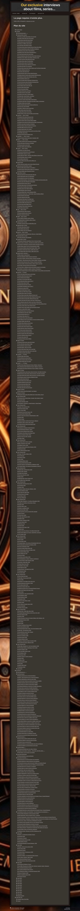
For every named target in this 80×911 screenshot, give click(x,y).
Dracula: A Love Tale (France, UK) (25, 412)
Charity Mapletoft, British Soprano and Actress (28, 256)
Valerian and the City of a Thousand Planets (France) (29, 588)
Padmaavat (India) (22, 570)
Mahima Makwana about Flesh (25, 382)
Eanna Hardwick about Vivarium (25, 213)
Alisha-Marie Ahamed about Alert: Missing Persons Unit (29, 296)
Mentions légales (20, 895)
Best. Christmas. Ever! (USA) (24, 443)
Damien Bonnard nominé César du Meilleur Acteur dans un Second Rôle (33, 825)
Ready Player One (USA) (24, 563)
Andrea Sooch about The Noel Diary (26, 62)
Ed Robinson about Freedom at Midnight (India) (28, 377)
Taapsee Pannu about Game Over (25, 206)
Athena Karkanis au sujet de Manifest (26, 756)
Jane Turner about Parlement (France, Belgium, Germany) (30, 364)
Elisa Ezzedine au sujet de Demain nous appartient (29, 783)
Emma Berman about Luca (24, 78)
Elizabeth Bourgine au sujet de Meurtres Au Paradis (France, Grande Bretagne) (34, 810)
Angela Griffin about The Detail (25, 361)
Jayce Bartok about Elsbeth (24, 277)
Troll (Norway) (21, 455)
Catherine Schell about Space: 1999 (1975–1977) (28, 249)
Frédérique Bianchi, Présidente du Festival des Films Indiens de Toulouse (33, 827)
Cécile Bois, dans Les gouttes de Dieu (26, 770)
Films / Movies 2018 (21, 536)
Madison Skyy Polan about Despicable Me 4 (27, 52)
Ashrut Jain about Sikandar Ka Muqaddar (27, 181)
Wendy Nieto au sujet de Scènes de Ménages (28, 768)
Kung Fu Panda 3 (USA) (23, 635)
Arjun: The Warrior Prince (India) (25, 625)
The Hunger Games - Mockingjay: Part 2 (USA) (28, 647)
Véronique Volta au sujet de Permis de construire (28, 701)
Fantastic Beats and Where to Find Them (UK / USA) (29, 612)
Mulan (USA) (21, 487)
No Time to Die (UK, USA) (24, 474)
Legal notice (19, 668)
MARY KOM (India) (22, 665)
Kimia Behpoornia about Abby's (25, 357)
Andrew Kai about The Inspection (25, 66)
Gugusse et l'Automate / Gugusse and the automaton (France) (31, 244)
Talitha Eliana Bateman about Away (26, 323)
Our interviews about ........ (22, 33)
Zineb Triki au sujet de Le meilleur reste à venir (28, 717)
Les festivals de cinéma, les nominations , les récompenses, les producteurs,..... (33, 811)
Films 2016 (19, 890)
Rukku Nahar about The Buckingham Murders (28, 185)
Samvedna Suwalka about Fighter (25, 186)
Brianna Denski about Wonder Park (26, 134)
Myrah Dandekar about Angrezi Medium (26, 200)
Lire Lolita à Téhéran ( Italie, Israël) (26, 857)
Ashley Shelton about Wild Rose (25, 146)
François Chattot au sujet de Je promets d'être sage (29, 728)
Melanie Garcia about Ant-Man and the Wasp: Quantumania (30, 122)
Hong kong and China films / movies (24, 165)
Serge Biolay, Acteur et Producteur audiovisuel (28, 829)
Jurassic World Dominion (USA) (25, 462)
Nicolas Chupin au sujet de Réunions (26, 799)
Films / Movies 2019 (21, 499)
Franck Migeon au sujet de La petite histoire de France (29, 778)
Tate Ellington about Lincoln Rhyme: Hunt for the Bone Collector (31, 319)
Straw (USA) (21, 417)
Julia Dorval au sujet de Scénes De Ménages (27, 808)
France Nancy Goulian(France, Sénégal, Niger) (28, 787)
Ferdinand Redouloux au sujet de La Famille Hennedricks (30, 686)
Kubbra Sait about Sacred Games (25, 387)
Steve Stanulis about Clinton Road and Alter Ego (28, 104)
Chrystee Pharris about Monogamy (26, 317)
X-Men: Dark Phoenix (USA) (24, 516)
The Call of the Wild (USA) (24, 492)
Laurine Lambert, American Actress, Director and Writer (30, 258)
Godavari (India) (22, 457)
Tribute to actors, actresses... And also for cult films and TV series (30, 242)
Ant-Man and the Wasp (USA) (24, 557)
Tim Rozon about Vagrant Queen (25, 330)
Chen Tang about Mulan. (23, 89)
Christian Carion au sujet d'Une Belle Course (27, 696)
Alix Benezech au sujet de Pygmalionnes (27, 712)
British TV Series (20, 340)
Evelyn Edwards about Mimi (24, 197)
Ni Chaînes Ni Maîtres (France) (25, 864)
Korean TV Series (20, 389)
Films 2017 (19, 888)
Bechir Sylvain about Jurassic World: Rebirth (27, 120)
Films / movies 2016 (21, 609)
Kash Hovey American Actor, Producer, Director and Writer (30, 261)
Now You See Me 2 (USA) (24, 626)
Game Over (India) (22, 515)
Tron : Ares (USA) (22, 410)
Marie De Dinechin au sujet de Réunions (27, 797)
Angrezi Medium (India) (23, 490)
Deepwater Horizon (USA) (24, 619)
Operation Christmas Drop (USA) (25, 483)
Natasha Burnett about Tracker (25, 284)
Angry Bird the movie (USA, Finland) (26, 632)
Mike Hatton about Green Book (25, 110)
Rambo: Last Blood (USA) (24, 508)
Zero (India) (21, 539)
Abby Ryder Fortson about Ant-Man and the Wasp (28, 113)
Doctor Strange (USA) (23, 614)
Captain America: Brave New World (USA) (27, 424)
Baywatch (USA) (22, 598)
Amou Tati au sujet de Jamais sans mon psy (27, 738)
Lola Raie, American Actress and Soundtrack (27, 265)
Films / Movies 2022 (21, 452)
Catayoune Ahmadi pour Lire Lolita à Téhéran (28, 749)
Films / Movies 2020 (21, 481)
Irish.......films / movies (21, 209)
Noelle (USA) (21, 504)
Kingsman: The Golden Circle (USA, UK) (27, 581)
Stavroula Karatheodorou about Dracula (26, 151)
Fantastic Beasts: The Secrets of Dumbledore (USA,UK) (30, 466)
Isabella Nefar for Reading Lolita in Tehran (27, 220)
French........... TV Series (22, 363)
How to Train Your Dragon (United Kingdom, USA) (28, 415)
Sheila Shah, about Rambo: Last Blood (26, 96)
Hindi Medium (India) (23, 595)
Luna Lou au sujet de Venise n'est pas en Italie (28, 735)
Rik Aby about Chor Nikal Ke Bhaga (26, 188)
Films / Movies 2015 (21, 644)
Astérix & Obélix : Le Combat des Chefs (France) (28, 855)
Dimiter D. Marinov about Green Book (26, 108)
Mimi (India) (21, 476)
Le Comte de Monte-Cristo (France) (26, 869)
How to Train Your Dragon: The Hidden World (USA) (29, 530)
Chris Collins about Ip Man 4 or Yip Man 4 (27, 167)
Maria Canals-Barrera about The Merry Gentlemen (29, 48)
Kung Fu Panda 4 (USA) (23, 873)
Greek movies (20, 162)
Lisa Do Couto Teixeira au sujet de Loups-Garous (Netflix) (30, 680)
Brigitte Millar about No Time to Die (25, 127)
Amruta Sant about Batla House (25, 204)
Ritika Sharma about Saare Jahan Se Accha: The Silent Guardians (32, 373)
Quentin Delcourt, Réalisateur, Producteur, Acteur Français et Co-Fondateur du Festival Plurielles (38, 818)
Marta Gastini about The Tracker (25, 129)
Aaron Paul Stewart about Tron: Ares (26, 118)
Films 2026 (19, 832)
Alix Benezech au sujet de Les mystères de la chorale (29, 790)
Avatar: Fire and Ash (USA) (24, 406)
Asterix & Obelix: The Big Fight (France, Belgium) (28, 420)
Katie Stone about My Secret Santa (26, 40)
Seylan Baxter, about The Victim (25, 347)
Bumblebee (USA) (22, 537)
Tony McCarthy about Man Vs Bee (25, 344)
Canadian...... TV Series (22, 354)
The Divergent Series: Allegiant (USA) (26, 642)
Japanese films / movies (22, 221)
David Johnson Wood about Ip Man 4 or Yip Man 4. (29, 169)
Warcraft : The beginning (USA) (25, 630)
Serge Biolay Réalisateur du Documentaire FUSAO (29, 813)
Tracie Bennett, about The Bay (25, 345)
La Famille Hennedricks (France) (25, 867)
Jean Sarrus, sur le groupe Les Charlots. (27, 752)
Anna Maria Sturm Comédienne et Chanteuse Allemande (30, 715)
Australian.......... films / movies (23, 136)
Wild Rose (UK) (22, 523)
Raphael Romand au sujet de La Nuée (26, 707)
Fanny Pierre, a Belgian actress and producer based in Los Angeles (32, 267)
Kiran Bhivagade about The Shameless (26, 176)
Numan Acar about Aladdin (24, 106)
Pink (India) (21, 621)
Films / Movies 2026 (21, 396)
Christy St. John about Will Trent (25, 279)
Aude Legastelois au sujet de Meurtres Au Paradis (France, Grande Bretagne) (34, 796)
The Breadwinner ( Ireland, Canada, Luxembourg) (29, 558)
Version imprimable (15, 907)
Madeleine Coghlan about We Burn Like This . (28, 76)
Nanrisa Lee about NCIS (23, 288)
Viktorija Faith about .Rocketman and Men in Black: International (31, 101)
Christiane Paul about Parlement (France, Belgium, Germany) (31, 368)
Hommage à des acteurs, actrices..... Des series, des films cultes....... (31, 750)
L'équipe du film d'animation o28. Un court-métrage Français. (31, 822)
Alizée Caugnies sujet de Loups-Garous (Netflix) (28, 682)
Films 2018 (19, 886)
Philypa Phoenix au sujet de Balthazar (26, 803)
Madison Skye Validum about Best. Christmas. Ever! (29, 57)
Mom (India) (21, 591)
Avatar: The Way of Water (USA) (25, 454)
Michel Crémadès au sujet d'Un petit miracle (27, 694)
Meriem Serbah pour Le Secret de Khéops (27, 675)
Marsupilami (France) (23, 841)
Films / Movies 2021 (21, 467)
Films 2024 (19, 862)
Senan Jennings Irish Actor (24, 214)
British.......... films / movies (22, 139)
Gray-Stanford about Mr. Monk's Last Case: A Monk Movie (30, 302)
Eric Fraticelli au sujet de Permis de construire (28, 703)
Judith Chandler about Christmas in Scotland (27, 141)
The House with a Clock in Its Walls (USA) (27, 550)
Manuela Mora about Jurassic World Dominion (28, 73)
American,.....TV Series (22, 272)
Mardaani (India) (22, 667)
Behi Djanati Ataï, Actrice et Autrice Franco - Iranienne (29, 815)
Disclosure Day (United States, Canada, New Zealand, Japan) (31, 398)
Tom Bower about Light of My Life (25, 85)
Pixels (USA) (21, 658)
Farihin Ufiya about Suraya (24, 227)
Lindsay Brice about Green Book (25, 111)
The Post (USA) (22, 572)
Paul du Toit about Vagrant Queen (25, 331)
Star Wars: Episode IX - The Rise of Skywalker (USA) (29, 501)
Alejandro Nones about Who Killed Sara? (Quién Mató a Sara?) (31, 394)
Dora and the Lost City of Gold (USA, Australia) (28, 511)
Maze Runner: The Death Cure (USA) (26, 569)
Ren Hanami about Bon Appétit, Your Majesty (28, 391)
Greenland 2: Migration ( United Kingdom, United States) (30, 403)
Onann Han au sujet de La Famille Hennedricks (28, 687)
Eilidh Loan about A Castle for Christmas (27, 124)
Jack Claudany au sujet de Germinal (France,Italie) (29, 782)
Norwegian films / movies (22, 235)
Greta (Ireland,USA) (23, 522)
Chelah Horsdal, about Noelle (24, 92)
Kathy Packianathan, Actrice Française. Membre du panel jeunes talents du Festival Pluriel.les (37, 817)
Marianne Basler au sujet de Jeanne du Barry (28, 740)
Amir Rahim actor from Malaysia (25, 230)
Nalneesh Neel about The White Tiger (26, 199)
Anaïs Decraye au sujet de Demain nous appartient (29, 759)
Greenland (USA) (22, 485)
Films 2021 (19, 881)
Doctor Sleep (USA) (22, 506)
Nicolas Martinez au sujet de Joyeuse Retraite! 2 (28, 698)
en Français (18, 670)
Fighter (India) (21, 438)
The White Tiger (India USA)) (24, 480)
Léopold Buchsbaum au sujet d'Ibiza (26, 731)
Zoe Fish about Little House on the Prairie (27, 274)
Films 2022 (19, 880)
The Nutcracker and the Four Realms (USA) (27, 544)
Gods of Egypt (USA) (23, 637)
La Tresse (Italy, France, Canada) (25, 441)
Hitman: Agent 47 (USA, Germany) (25, 656)
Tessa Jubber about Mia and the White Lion (27, 160)
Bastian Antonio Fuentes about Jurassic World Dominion (30, 75)
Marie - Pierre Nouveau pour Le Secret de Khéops (29, 677)
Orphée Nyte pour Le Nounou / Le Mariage (27, 766)
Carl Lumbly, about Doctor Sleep (25, 97)
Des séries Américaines (22, 754)
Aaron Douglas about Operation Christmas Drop (28, 80)
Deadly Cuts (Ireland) (23, 473)
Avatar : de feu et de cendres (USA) (26, 846)
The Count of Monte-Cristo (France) (26, 431)
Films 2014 (19, 893)
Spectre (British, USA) (23, 649)
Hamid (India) (21, 525)
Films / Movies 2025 (21, 405)
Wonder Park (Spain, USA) (24, 527)
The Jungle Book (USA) (23, 633)
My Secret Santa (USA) (23, 408)
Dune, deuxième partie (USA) (24, 874)
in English (18, 31)
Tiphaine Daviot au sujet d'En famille (26, 794)
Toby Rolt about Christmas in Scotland (26, 143)
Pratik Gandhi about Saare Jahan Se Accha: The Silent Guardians (32, 375)
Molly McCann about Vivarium (25, 211)
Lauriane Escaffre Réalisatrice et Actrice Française (29, 824)
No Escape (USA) (22, 654)
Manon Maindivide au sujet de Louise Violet (27, 679)
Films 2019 (19, 885)
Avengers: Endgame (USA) (24, 520)
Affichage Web (67, 909)
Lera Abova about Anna (23, 158)
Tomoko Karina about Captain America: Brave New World (30, 47)
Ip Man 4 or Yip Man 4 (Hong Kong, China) (27, 502)
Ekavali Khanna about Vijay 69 (25, 183)
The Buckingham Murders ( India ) (25, 429)
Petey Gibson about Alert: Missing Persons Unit (28, 295)
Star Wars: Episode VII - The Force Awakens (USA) (29, 646)
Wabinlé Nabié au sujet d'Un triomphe (26, 710)
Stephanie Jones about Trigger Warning (26, 50)
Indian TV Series (20, 370)
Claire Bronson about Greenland (25, 83)
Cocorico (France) (22, 876)
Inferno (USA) (21, 616)
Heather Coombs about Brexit (24, 352)
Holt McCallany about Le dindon (25, 157)
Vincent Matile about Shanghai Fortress (26, 171)
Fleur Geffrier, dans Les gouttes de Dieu (27, 771)
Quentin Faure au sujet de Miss (25, 742)
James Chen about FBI (23, 337)
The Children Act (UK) (23, 553)
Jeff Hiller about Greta (23, 132)
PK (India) (21, 663)
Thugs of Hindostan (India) (24, 546)
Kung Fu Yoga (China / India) (24, 600)
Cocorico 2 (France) (23, 838)
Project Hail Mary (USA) (23, 401)
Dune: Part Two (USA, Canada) (25, 436)
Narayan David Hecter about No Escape (27, 342)
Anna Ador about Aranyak (24, 378)
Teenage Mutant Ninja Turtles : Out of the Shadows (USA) (30, 628)
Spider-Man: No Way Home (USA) (25, 469)
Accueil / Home (19, 29)
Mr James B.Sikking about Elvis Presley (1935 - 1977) (29, 247)
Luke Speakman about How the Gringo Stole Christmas (30, 55)
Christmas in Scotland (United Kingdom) (27, 427)
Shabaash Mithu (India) (23, 460)
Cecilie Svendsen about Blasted (25, 237)
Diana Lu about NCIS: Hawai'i (24, 309)
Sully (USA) (21, 623)
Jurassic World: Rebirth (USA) (25, 413)
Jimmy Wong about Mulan (24, 87)
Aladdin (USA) (21, 518)
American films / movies (22, 34)
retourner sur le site (30, 21)
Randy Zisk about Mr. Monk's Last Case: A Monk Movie (29, 300)
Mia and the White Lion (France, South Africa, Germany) (30, 532)
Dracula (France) (22, 850)
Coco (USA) (21, 579)
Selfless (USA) (21, 660)
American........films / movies (23, 115)
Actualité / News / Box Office (23, 899)
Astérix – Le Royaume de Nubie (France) (27, 834)
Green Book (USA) (22, 541)
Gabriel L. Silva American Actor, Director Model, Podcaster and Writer (32, 260)
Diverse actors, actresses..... (23, 253)
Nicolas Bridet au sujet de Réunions (26, 801)
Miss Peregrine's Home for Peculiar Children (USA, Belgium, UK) (31, 618)
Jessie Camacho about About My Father (27, 59)
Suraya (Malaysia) (22, 497)
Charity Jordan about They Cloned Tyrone (27, 305)
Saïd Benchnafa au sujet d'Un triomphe (26, 708)
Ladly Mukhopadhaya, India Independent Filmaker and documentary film (33, 179)
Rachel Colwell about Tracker (24, 289)
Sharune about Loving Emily (24, 144)
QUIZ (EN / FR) (19, 897)
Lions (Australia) (22, 605)
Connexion (68, 907)
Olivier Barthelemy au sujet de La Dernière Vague (28, 804)
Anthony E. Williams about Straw (25, 43)
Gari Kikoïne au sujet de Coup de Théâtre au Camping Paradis (31, 764)
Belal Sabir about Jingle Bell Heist (25, 41)
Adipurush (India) (22, 448)
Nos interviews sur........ (22, 672)
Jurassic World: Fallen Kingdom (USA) (26, 560)
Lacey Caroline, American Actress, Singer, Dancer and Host (30, 263)
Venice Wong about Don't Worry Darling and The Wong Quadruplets (32, 68)
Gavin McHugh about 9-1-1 (24, 314)
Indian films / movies (21, 172)
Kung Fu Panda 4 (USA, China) (25, 434)
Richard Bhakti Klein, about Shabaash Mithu (27, 192)
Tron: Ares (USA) (22, 848)
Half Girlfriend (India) (23, 597)
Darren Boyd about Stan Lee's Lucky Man (27, 349)
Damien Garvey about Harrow (25, 324)
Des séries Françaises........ (22, 757)
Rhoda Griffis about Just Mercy (25, 90)
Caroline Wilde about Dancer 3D (25, 202)
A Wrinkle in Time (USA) (23, 565)
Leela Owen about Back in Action (25, 45)
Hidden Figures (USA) (23, 607)
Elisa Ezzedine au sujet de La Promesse (27, 789)
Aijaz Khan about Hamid (23, 207)
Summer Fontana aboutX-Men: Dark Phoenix (28, 99)
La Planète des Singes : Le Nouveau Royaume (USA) (29, 871)
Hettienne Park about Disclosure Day (26, 117)
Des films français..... (21, 736)
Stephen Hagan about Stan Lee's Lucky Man (27, 350)
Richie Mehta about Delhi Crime (25, 380)
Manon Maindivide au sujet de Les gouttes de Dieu (29, 773)
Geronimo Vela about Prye (24, 71)
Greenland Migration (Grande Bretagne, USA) (28, 843)
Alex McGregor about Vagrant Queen (26, 328)
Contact (18, 900)
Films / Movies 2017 (21, 574)
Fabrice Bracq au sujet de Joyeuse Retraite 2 (28, 700)
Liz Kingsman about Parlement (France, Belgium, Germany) (30, 366)
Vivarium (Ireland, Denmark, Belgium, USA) (27, 488)
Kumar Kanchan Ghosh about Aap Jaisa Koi (27, 174)
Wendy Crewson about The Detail (25, 359)
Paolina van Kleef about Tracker (25, 291)
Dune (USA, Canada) (23, 471)
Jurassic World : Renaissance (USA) (26, 852)
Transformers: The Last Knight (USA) (26, 593)
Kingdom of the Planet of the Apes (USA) (27, 433)
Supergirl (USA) (22, 399)
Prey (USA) (21, 459)
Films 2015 (19, 892)
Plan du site (22, 907)
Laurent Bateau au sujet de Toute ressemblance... (28, 719)
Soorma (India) (22, 555)
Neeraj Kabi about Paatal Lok (24, 385)
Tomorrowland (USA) (23, 661)
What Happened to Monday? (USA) (26, 583)
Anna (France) (21, 513)
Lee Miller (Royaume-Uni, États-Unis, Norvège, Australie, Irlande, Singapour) (34, 866)
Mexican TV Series (21, 392)
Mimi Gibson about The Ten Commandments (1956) (29, 246)
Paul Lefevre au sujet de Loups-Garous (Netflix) (28, 684)
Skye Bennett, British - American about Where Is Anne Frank (31, 155)
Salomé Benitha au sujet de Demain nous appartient (29, 761)
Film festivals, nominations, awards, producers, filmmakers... (29, 268)
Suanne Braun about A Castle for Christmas (27, 125)
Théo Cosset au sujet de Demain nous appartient (28, 806)
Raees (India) (21, 602)
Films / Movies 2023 (21, 440)
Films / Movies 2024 (21, 426)
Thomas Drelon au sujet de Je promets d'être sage (29, 726)
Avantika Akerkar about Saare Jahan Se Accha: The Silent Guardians (32, 371)
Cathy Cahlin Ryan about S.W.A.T (25, 275)
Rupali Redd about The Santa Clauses (26, 310)
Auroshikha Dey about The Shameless (26, 178)
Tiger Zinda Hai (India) (23, 576)
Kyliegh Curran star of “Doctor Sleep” (26, 94)
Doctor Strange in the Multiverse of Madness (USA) (29, 464)
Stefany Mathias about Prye (24, 69)
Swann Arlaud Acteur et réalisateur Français (27, 733)
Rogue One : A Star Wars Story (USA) (26, 611)
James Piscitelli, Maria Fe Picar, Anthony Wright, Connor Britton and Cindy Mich (34, 270)
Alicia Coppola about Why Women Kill (26, 333)
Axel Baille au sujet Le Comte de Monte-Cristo (28, 691)
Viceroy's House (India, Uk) (24, 586)
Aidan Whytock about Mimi (24, 195)
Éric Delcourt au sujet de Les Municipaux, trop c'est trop (30, 724)
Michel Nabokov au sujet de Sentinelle (26, 705)
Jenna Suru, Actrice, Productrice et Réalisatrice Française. (30, 820)
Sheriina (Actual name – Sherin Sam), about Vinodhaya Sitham (31, 193)
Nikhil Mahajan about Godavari (25, 190)
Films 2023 (19, 878)
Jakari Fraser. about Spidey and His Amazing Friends (29, 307)
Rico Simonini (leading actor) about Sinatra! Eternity (29, 164)
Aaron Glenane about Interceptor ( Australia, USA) (29, 137)
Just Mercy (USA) (22, 495)
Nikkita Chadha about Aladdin (24, 103)
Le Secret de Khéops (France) (25, 859)
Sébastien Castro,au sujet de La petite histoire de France (30, 780)
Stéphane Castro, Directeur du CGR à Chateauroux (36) (30, 831)
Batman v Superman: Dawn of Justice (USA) (27, 640)
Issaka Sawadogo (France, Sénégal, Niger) (27, 785)
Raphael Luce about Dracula (24, 150)
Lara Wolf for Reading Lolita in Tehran (26, 218)
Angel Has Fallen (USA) (23, 509)
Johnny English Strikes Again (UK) (25, 548)
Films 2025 (19, 845)
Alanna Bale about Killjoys (24, 356)
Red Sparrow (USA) (23, 567)
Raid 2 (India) (21, 419)
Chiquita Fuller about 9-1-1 (24, 316)
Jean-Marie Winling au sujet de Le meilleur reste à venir (30, 721)
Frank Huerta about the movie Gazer (26, 54)
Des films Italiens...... (21, 747)
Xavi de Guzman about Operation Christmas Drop (28, 82)
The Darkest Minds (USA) (24, 551)
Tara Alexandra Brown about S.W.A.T (26, 281)
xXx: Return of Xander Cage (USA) (25, 604)
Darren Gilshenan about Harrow (25, 335)
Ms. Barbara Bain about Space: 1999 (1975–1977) (29, 251)
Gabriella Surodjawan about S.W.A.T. (26, 286)
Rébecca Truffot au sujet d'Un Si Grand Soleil (28, 775)
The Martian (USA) (22, 653)
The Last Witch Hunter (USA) (24, 651)
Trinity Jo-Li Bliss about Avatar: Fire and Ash (27, 36)
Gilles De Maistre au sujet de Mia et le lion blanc (28, 745)
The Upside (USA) (22, 534)
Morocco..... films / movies (22, 232)
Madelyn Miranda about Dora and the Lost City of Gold (29, 131)
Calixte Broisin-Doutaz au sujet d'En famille (27, 792)
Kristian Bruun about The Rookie (25, 293)
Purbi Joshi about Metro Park (24, 384)
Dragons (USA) (22, 853)
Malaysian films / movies (22, 225)
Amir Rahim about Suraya (24, 228)
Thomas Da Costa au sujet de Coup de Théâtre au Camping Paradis (32, 763)
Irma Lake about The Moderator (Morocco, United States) (30, 234)
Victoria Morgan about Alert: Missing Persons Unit (28, 298)
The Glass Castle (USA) (23, 584)
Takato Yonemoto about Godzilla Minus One (27, 223)
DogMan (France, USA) (23, 445)
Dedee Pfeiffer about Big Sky (24, 321)
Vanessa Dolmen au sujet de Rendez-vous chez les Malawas (31, 743)
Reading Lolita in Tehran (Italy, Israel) (26, 422)
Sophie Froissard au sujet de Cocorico (26, 693)
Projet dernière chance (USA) (24, 839)
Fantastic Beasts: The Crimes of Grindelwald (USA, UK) (30, 543)
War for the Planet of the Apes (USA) (26, 590)
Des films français (20, 673)
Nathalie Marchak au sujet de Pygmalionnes (27, 714)
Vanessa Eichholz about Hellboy (25, 338)
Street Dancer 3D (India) (23, 494)
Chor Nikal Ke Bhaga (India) (24, 450)
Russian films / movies (21, 239)
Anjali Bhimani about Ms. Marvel (25, 312)
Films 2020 (19, 883)
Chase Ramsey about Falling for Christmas (27, 64)
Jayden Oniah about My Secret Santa (26, 38)
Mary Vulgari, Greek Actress (24, 254)
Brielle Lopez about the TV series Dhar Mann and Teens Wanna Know (32, 303)
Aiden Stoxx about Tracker (24, 282)
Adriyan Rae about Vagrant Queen (25, 326)
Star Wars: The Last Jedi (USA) (25, 577)
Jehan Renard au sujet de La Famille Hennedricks (29, 689)
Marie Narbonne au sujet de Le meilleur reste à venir (29, 722)
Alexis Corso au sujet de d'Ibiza (25, 729)
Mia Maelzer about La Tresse (24, 153)
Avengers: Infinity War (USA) (24, 562)
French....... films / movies (22, 148)
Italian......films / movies (22, 216)
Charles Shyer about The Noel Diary (26, 61)
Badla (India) (21, 529)
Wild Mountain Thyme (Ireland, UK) (26, 478)
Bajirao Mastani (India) (23, 639)
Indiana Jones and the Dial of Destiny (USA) (27, 447)
